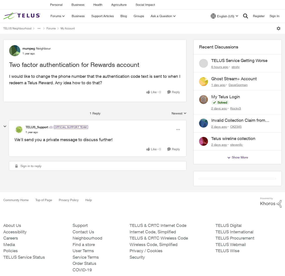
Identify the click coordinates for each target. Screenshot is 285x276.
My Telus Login (225, 96)
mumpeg (28, 48)
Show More (240, 157)
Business (77, 4)
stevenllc (236, 144)
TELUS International (234, 258)
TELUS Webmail (231, 270)
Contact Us (83, 258)
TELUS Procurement (235, 264)
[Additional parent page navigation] (39, 28)
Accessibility (15, 258)
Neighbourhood (87, 264)
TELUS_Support (37, 127)
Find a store (84, 270)
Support (80, 251)
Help (88, 226)
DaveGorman (238, 85)
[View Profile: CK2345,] (203, 123)
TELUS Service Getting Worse (239, 60)
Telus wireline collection (233, 138)
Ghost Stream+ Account (234, 78)
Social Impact (145, 4)
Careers (10, 264)
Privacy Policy (69, 226)
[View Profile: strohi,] (203, 63)
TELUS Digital (229, 251)
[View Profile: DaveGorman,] (203, 81)
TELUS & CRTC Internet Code (158, 251)
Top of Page (43, 226)
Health (97, 4)
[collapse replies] (5, 126)
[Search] (245, 16)
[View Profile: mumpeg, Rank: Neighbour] (14, 50)
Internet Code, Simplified (153, 258)
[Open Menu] (278, 28)
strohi (235, 67)
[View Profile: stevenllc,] (203, 141)
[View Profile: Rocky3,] (203, 99)
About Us (12, 251)
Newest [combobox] (179, 113)
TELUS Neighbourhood (17, 28)
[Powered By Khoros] (271, 229)
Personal (56, 4)
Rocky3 (235, 108)
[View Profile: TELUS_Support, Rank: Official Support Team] (18, 129)
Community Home (16, 226)
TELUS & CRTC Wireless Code (159, 264)
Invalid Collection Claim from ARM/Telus (238, 120)
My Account (68, 28)
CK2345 (236, 126)
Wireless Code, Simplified (153, 270)
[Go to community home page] (22, 16)
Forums (51, 28)
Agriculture (119, 4)
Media (9, 270)
